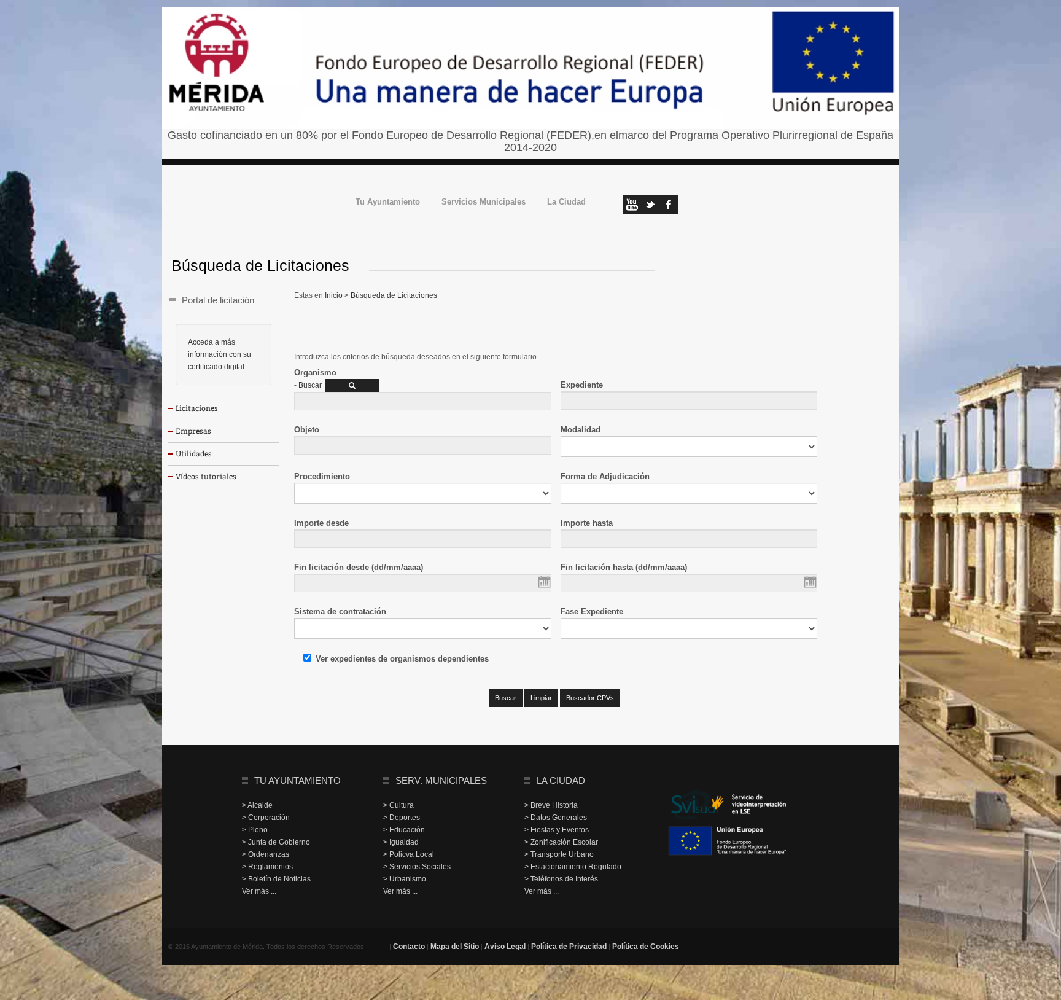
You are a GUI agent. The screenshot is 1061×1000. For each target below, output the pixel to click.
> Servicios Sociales (417, 866)
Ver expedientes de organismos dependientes (402, 658)
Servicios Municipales (483, 202)
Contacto (410, 946)
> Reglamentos (267, 866)
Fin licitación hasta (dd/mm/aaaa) (624, 567)
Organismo (315, 372)
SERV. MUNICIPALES (441, 780)
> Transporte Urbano (559, 854)
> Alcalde (257, 805)
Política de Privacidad (569, 946)
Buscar (310, 385)
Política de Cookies (646, 946)
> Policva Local (408, 854)
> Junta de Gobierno (276, 842)
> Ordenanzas (265, 854)
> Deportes (401, 817)
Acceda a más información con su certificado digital (219, 354)
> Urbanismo (404, 879)
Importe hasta (587, 523)
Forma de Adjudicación (605, 476)
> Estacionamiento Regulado (572, 866)
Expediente (582, 384)
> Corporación (266, 817)
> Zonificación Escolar (561, 842)
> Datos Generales (555, 817)
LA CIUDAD (561, 780)
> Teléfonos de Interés (561, 879)
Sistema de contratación (340, 611)
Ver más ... (259, 891)
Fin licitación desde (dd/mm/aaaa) (358, 567)
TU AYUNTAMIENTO (297, 780)
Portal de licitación (218, 300)
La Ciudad (566, 202)
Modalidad (580, 429)
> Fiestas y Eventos (556, 830)
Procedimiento (322, 476)
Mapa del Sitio (455, 946)
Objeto (306, 429)
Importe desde (321, 523)
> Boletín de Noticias (276, 879)
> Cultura (398, 805)
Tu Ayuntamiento (388, 202)
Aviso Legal (505, 946)
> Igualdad (401, 842)
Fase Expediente (592, 611)
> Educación (404, 830)
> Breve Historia (551, 805)
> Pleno (255, 830)
